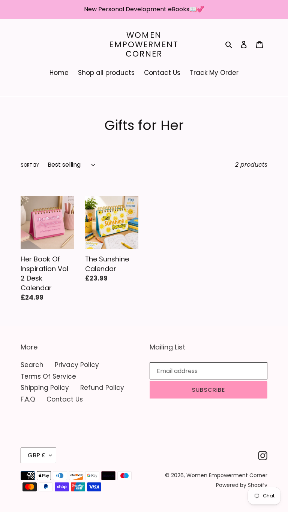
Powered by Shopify (241, 485)
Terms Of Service (48, 376)
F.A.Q (28, 399)
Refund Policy (102, 387)
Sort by (30, 165)
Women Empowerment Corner (143, 44)
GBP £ (36, 455)
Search (32, 364)
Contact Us (64, 399)
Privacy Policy (77, 364)
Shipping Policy (45, 387)
